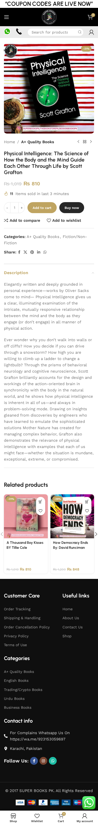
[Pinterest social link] (32, 252)
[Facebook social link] (19, 252)
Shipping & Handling (22, 618)
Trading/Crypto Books (23, 690)
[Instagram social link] (43, 761)
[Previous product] (78, 142)
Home (9, 142)
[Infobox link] (7, 32)
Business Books (17, 707)
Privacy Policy (16, 636)
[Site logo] (49, 16)
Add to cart (42, 208)
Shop (67, 636)
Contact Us (72, 627)
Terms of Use (15, 645)
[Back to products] (85, 142)
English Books (16, 680)
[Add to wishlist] (40, 510)
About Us (70, 618)
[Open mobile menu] (6, 17)
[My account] (91, 32)
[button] (40, 501)
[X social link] (25, 252)
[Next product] (91, 142)
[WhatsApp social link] (45, 252)
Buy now (72, 208)
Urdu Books (14, 698)
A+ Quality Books (37, 142)
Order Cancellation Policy (27, 627)
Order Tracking (17, 609)
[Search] (80, 32)
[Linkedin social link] (39, 252)
